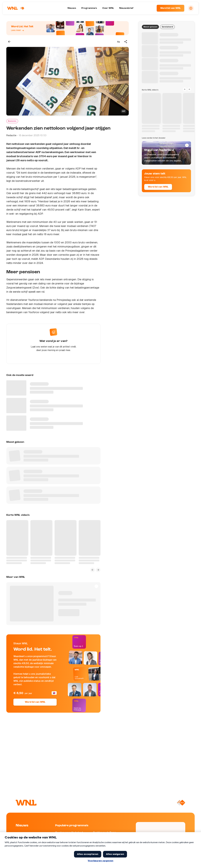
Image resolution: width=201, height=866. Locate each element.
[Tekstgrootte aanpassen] (118, 42)
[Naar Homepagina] (15, 8)
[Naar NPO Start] (181, 803)
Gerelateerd (167, 27)
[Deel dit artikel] (126, 42)
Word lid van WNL (170, 8)
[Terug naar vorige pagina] (9, 42)
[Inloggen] (191, 8)
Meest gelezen (150, 27)
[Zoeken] (150, 8)
